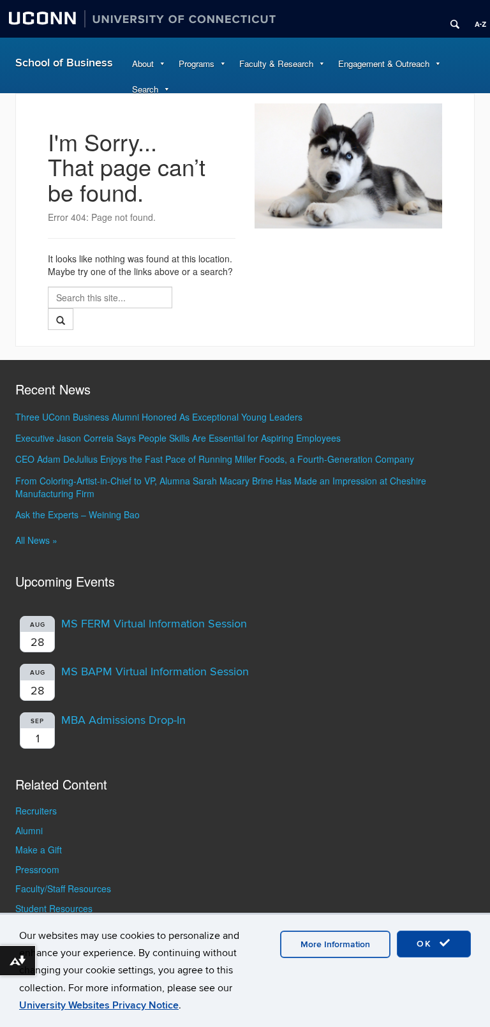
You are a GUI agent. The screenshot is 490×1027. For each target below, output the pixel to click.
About (143, 63)
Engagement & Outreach (383, 63)
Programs (196, 63)
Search (145, 89)
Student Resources (54, 908)
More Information (335, 944)
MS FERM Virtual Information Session (154, 624)
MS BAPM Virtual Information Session (155, 671)
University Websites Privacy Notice (99, 1005)
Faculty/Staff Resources (63, 888)
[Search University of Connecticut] (450, 19)
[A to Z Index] (476, 19)
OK (426, 943)
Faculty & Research (276, 63)
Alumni (29, 830)
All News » (36, 540)
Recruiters (36, 810)
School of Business (64, 63)
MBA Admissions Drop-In (123, 720)
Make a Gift (38, 849)
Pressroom (37, 869)
